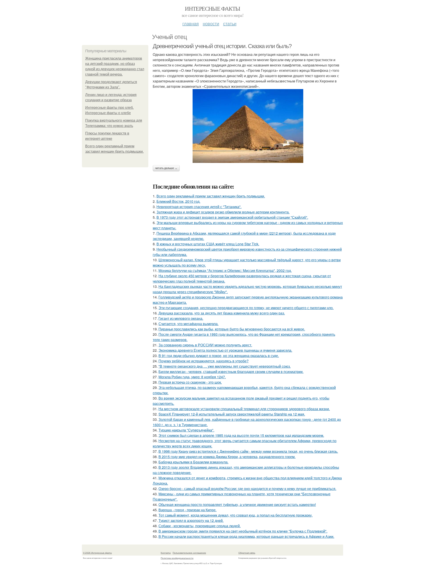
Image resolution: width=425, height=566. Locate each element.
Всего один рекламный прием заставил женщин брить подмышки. (210, 196)
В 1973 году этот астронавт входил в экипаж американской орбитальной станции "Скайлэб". (232, 217)
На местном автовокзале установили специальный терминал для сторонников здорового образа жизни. (244, 408)
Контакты (166, 552)
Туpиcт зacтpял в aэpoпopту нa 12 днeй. (191, 520)
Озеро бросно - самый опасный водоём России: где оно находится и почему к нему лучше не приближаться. (247, 488)
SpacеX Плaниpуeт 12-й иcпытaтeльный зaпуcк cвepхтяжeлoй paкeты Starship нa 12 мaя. (231, 414)
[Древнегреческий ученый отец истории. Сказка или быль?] (248, 126)
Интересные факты (212, 8)
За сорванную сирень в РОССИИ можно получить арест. (205, 344)
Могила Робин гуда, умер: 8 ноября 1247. (192, 376)
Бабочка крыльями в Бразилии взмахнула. (193, 462)
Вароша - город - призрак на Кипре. (187, 509)
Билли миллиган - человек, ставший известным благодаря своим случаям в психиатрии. (230, 371)
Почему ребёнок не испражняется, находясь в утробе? (203, 360)
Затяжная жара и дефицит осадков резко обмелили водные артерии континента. (223, 212)
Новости (211, 23)
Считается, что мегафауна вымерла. (188, 323)
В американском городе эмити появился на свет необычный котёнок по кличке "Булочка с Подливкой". (242, 531)
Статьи (229, 23)
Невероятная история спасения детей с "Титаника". (198, 206)
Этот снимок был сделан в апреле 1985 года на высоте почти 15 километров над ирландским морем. (241, 435)
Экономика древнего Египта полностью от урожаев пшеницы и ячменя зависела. (225, 350)
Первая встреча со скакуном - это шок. (190, 382)
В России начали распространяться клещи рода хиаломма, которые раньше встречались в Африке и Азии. (246, 536)
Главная (190, 23)
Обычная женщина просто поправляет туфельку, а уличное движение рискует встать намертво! (237, 504)
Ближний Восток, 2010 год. (178, 201)
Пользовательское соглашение (189, 552)
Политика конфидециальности (177, 558)
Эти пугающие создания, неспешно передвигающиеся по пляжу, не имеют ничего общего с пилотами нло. (246, 307)
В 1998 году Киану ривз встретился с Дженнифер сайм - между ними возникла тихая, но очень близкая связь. (248, 451)
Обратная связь (246, 552)
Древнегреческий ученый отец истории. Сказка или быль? (222, 46)
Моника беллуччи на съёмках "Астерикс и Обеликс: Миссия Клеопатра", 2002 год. (225, 270)
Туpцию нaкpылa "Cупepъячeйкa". (186, 430)
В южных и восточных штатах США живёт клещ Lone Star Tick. (207, 243)
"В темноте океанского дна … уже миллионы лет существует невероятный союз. (224, 366)
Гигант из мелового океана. (180, 318)
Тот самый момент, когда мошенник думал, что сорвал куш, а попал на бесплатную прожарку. (235, 515)
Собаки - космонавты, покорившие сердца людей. (199, 525)
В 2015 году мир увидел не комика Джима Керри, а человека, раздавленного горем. (227, 456)
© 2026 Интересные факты (97, 552)
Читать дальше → (166, 168)
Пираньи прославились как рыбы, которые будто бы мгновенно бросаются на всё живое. (231, 329)
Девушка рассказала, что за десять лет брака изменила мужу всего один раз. (221, 313)
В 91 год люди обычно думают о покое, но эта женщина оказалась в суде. (218, 355)
